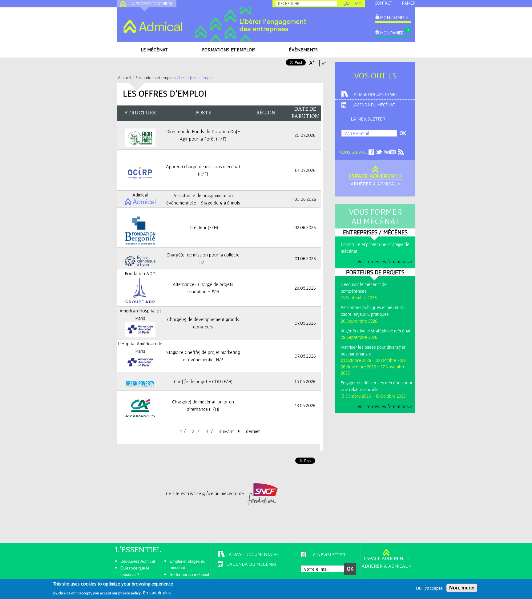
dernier (253, 431)
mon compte (394, 17)
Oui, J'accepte (429, 588)
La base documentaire (375, 94)
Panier (408, 3)
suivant (227, 431)
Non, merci (461, 587)
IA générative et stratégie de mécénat (375, 330)
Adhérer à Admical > (375, 183)
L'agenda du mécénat (373, 104)
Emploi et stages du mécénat (187, 564)
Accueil (124, 77)
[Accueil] (153, 26)
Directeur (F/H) (203, 227)
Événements (303, 49)
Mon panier (392, 32)
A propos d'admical (152, 3)
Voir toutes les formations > (384, 261)
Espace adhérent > (375, 176)
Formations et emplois (229, 49)
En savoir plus (157, 592)
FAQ (358, 3)
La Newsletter (368, 118)
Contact (383, 3)
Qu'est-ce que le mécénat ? (134, 571)
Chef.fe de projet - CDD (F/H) (203, 381)
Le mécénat (154, 49)
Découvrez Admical (137, 561)
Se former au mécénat (189, 574)
